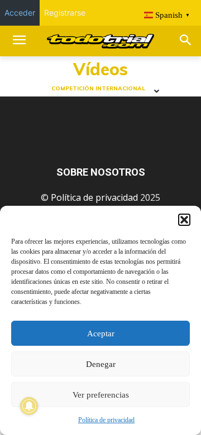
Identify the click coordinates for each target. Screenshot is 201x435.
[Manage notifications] (29, 406)
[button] (184, 219)
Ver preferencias (101, 394)
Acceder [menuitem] (19, 12)
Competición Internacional (98, 88)
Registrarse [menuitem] (64, 12)
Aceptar (100, 333)
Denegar (101, 364)
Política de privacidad (106, 420)
